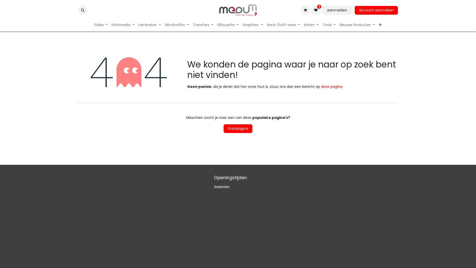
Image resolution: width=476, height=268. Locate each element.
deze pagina (331, 86)
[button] (83, 10)
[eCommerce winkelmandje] (305, 10)
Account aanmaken (376, 10)
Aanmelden (337, 10)
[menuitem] (101, 25)
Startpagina (238, 128)
